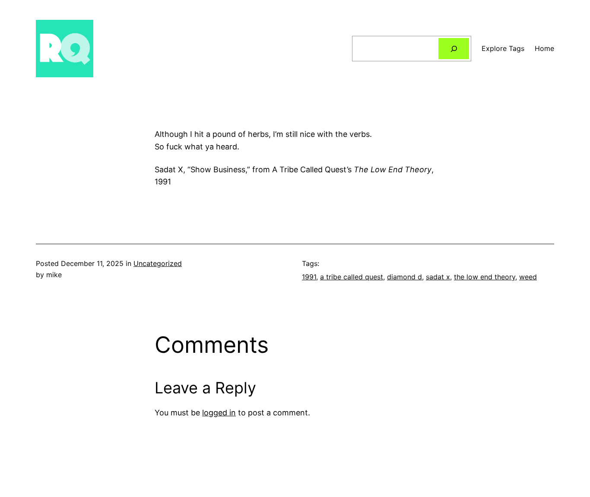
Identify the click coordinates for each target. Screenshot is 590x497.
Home (544, 48)
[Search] (453, 48)
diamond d (404, 276)
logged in (219, 412)
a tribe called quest (351, 276)
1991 (309, 276)
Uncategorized (157, 263)
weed (528, 276)
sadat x (438, 276)
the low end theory (484, 276)
